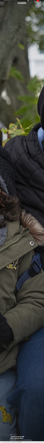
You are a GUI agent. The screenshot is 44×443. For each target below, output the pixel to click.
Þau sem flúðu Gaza (14, 434)
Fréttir (11, 434)
